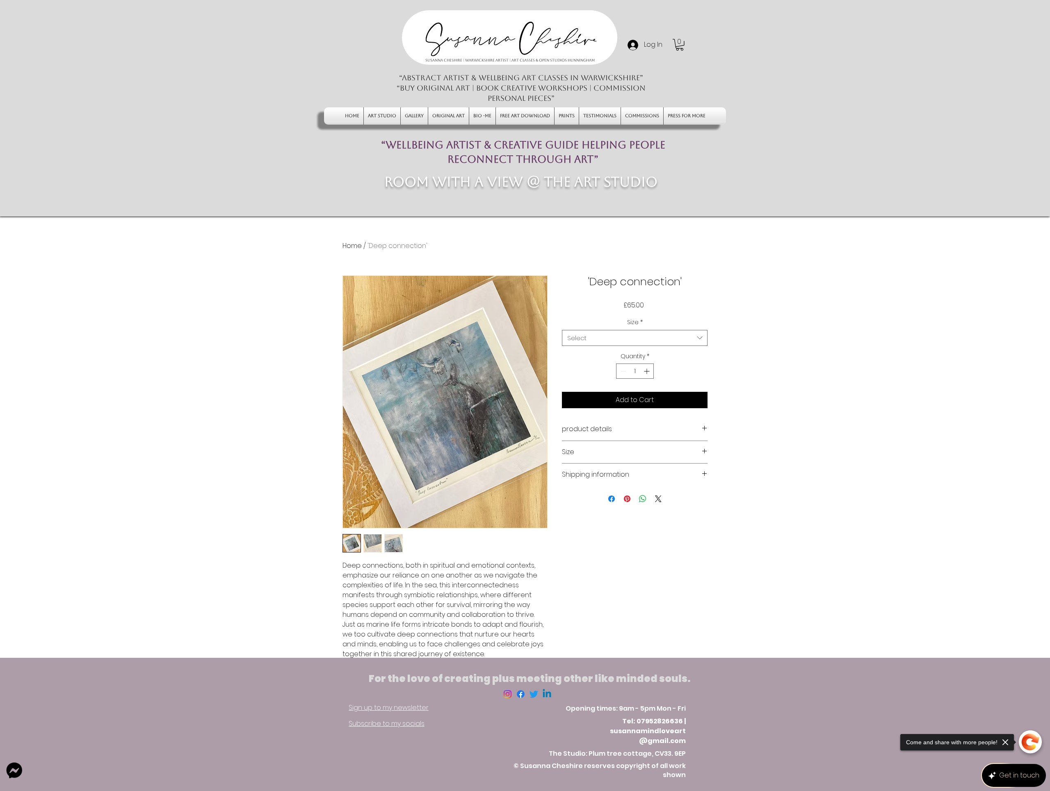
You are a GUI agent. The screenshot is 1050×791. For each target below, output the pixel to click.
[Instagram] (507, 694)
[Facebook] (521, 694)
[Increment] (647, 371)
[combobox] (635, 338)
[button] (680, 45)
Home (352, 245)
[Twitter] (534, 694)
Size (635, 322)
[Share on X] (658, 499)
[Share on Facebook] (611, 499)
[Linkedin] (547, 694)
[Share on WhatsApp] (643, 499)
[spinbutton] (635, 371)
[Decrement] (622, 371)
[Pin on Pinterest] (627, 499)
